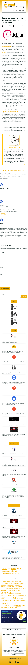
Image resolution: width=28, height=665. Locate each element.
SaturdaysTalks (13, 602)
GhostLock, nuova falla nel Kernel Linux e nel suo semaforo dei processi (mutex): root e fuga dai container (13, 537)
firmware (14, 170)
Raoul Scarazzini (6, 634)
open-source (8, 598)
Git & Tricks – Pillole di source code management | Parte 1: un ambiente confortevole (13, 414)
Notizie (5, 170)
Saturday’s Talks (14, 443)
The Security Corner (14, 505)
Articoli (14, 330)
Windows (13, 607)
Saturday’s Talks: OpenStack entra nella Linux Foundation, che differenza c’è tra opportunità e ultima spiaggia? (13, 485)
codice (22, 583)
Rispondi (3, 196)
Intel (20, 588)
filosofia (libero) (6, 46)
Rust (7, 602)
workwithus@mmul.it (19, 653)
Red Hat (14, 600)
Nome (1, 267)
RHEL (3, 602)
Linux (6, 593)
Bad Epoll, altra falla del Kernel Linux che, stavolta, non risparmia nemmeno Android (12, 527)
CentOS (11, 583)
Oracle (3, 600)
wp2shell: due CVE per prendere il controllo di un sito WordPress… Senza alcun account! (12, 516)
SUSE (18, 603)
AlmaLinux (7, 581)
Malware (18, 593)
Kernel (5, 590)
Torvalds (12, 605)
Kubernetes (15, 590)
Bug (18, 581)
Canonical (4, 583)
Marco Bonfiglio (14, 148)
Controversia (11, 585)
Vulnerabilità (5, 607)
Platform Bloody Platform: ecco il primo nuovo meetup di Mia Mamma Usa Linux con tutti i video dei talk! (13, 435)
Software (13, 603)
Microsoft (6, 595)
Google (10, 588)
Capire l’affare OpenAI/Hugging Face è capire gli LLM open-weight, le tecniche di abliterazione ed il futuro (13, 352)
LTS (12, 593)
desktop (3, 586)
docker (8, 586)
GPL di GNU (4, 52)
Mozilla (23, 595)
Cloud (16, 583)
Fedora (14, 586)
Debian (10, 170)
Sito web (2, 281)
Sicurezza (5, 603)
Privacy (14, 654)
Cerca (2, 294)
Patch (7, 600)
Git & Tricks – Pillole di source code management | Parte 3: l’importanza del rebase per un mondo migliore (13, 362)
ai (3, 581)
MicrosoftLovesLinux (16, 595)
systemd (4, 605)
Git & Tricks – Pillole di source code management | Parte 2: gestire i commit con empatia (13, 393)
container (4, 585)
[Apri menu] (5, 10)
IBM (16, 588)
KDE (24, 588)
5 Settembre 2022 (4, 189)
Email (1, 274)
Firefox (20, 586)
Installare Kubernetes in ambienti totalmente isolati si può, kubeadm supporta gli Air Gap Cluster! (13, 404)
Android (13, 581)
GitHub (14, 301)
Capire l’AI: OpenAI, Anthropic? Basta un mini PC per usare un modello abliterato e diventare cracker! (13, 342)
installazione (21, 170)
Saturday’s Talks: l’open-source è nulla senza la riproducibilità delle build (14, 475)
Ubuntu (20, 606)
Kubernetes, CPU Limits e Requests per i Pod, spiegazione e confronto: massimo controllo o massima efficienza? (13, 383)
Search (24, 296)
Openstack (19, 598)
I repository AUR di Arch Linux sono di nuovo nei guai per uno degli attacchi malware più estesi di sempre (13, 558)
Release (22, 600)
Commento (3, 252)
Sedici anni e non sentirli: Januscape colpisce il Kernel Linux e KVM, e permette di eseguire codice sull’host (14, 547)
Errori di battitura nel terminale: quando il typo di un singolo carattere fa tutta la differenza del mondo (13, 424)
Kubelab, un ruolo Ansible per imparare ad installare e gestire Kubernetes (12, 373)
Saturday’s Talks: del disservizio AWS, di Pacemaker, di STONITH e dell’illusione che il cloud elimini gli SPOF (12, 454)
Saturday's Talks (9, 571)
